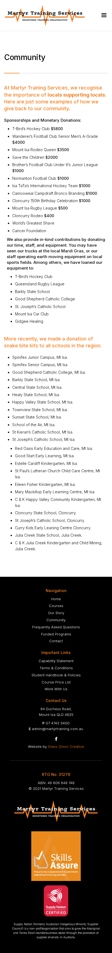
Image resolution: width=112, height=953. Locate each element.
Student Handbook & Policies (56, 675)
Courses (56, 606)
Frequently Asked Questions (56, 627)
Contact (56, 641)
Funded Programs (56, 634)
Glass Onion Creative (66, 746)
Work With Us (56, 689)
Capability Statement (56, 661)
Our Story (56, 613)
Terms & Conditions (56, 668)
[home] (45, 15)
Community (56, 620)
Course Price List (56, 682)
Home (56, 599)
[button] (104, 15)
